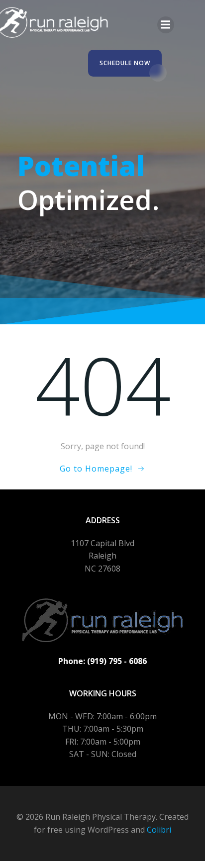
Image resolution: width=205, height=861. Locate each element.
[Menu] (165, 24)
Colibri (159, 829)
